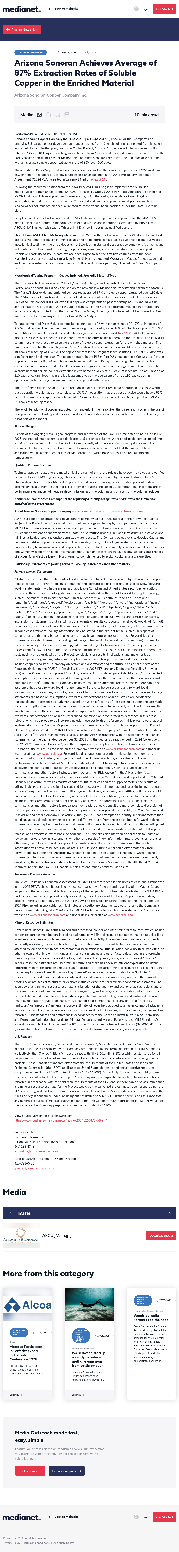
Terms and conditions (37, 1543)
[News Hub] (22, 9)
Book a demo (28, 1471)
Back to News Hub (24, 29)
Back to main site (66, 8)
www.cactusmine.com (126, 511)
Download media (161, 1235)
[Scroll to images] (39, 114)
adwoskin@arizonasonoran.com (36, 1151)
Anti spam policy (63, 1543)
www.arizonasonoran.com (91, 511)
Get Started (164, 9)
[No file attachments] (48, 114)
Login (145, 9)
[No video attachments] (67, 114)
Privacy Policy (11, 1543)
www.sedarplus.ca (49, 753)
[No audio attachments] (57, 114)
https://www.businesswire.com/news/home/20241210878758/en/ (60, 1120)
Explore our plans (64, 1471)
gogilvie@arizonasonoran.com (34, 1168)
